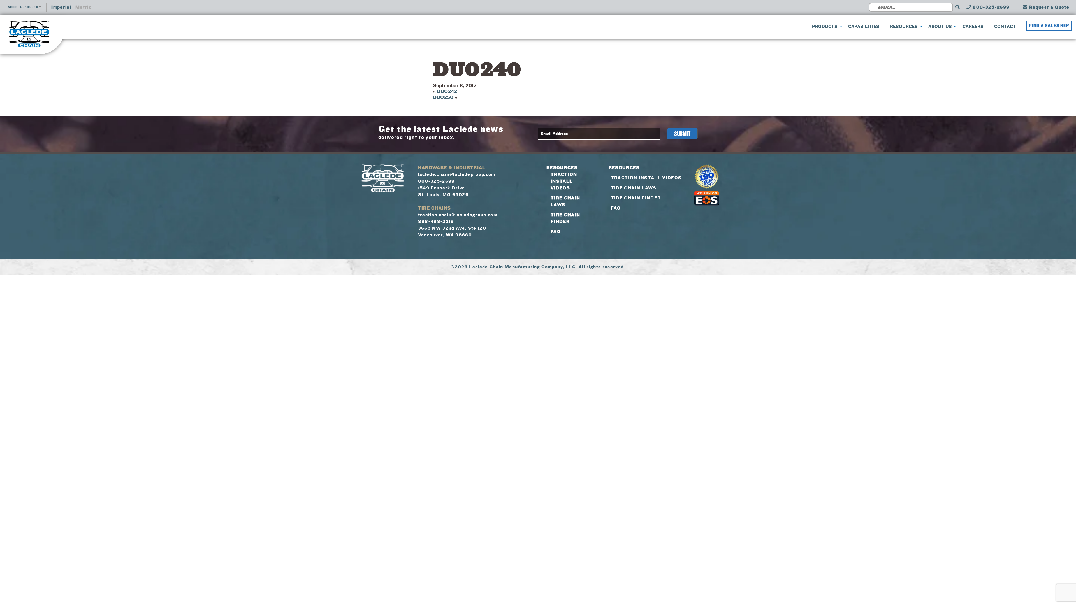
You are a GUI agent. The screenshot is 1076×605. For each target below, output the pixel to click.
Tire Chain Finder (636, 198)
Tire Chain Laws (634, 187)
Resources (562, 167)
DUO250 (443, 97)
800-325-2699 (990, 7)
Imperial (61, 7)
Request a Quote (1048, 7)
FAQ (556, 231)
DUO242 (447, 91)
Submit (682, 134)
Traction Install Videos (564, 181)
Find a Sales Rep (1049, 26)
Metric (83, 7)
